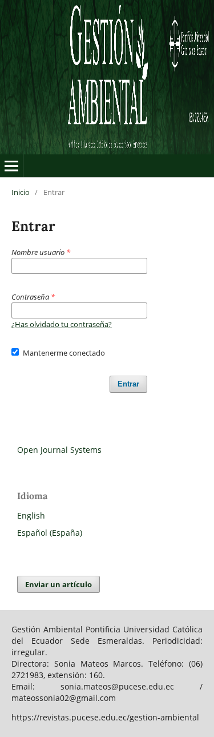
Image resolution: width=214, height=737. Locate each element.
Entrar (128, 384)
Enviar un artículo (58, 584)
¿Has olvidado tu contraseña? (61, 324)
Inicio (20, 192)
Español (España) (49, 532)
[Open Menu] (11, 165)
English (31, 515)
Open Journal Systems (59, 449)
